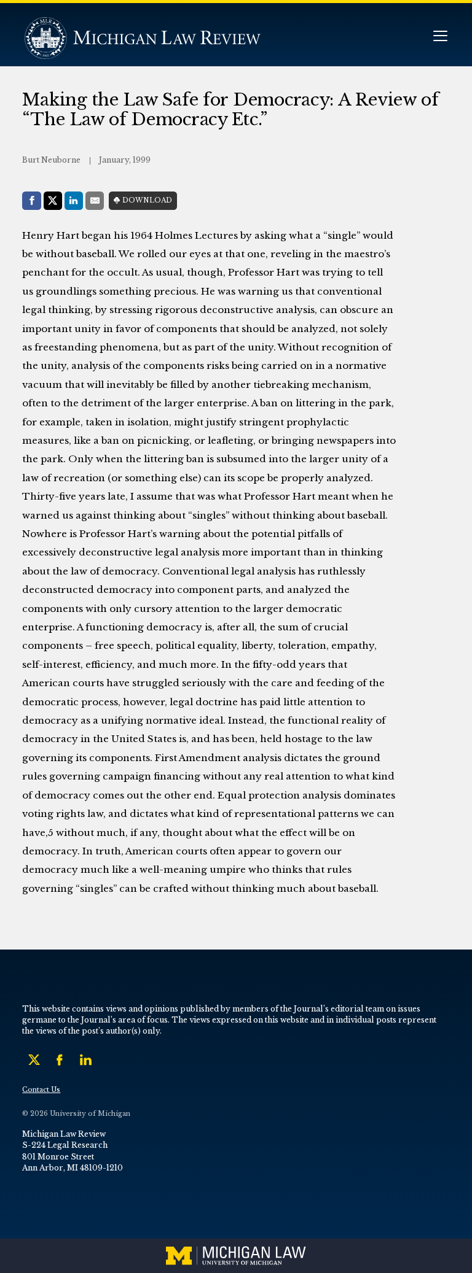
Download (147, 200)
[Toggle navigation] (440, 37)
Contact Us (41, 1090)
